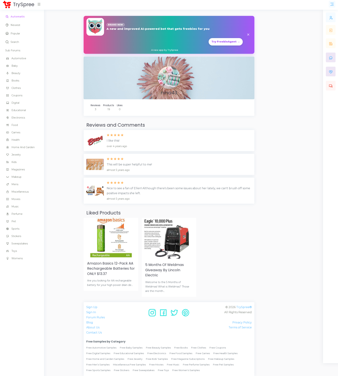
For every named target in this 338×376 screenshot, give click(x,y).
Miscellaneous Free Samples (129, 364)
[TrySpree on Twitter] (175, 314)
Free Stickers (121, 370)
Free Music (173, 364)
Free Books (181, 347)
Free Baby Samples (131, 347)
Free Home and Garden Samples (105, 358)
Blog (89, 322)
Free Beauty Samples (158, 347)
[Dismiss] (248, 35)
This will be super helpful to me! (129, 164)
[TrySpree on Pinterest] (185, 314)
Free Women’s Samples (186, 370)
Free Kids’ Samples (157, 358)
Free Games (203, 353)
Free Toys (163, 370)
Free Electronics (156, 353)
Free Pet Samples (223, 364)
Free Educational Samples (129, 353)
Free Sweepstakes (143, 370)
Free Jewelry (135, 358)
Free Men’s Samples (97, 364)
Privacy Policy (242, 322)
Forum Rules (95, 317)
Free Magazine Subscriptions (188, 358)
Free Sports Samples (98, 370)
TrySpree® (244, 307)
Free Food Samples (181, 353)
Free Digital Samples (98, 353)
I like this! (113, 140)
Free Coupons (217, 347)
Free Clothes (198, 347)
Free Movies (156, 364)
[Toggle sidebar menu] (332, 4)
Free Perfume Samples (196, 364)
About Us (92, 327)
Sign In (91, 312)
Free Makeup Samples (221, 358)
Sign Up (91, 307)
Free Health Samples (225, 353)
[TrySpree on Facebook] (164, 314)
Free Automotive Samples (101, 347)
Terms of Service (240, 327)
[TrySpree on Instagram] (153, 314)
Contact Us (94, 332)
